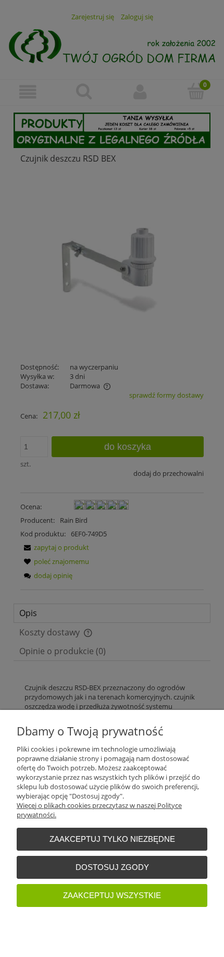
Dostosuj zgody (112, 867)
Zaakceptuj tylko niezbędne (112, 839)
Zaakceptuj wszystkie (112, 895)
